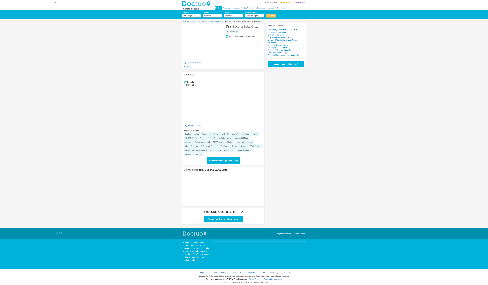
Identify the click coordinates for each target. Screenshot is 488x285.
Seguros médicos (251, 12)
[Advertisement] (203, 41)
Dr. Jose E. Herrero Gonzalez (280, 50)
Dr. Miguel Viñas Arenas (277, 32)
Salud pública (280, 8)
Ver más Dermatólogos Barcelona (223, 160)
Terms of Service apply (273, 279)
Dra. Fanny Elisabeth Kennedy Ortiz (282, 29)
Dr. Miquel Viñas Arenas (277, 47)
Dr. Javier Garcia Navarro (278, 45)
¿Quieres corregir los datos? (286, 64)
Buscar (272, 15)
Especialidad (186, 12)
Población (227, 12)
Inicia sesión (272, 2)
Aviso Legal (274, 272)
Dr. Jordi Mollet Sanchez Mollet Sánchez (284, 55)
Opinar (188, 66)
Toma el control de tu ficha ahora (223, 219)
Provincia (206, 12)
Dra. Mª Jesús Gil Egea (277, 34)
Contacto (286, 272)
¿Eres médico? (299, 2)
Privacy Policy (254, 279)
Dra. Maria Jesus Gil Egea (278, 52)
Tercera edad (299, 233)
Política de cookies (228, 272)
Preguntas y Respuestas (231, 8)
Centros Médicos (247, 8)
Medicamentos (260, 8)
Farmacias (270, 8)
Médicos (218, 8)
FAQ (264, 272)
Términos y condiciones (249, 272)
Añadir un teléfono (193, 63)
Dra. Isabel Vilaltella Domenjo (280, 37)
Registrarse (285, 2)
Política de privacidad (208, 272)
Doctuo (196, 3)
